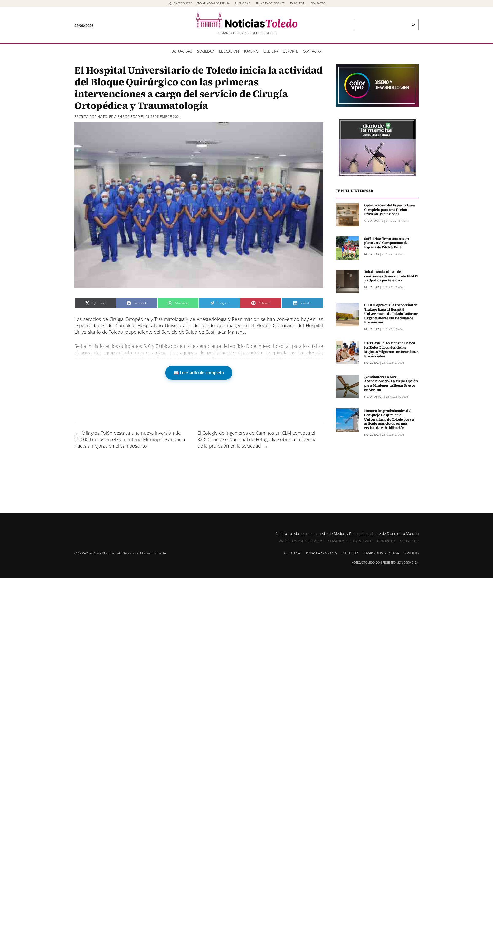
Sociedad (131, 116)
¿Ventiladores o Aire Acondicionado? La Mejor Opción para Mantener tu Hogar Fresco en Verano (391, 383)
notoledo (107, 116)
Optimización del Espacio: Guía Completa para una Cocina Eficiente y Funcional (389, 209)
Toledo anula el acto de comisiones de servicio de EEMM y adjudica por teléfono (391, 276)
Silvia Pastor (373, 221)
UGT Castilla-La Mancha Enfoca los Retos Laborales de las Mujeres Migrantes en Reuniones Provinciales (391, 349)
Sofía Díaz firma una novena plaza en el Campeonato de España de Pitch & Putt (387, 242)
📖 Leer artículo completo (199, 373)
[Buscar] (413, 24)
